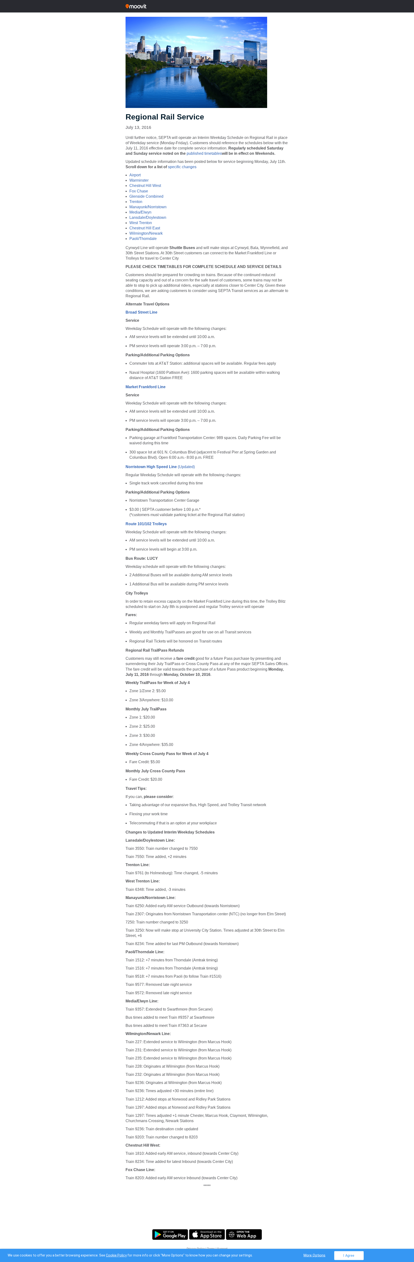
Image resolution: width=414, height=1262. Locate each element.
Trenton (135, 202)
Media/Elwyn (140, 212)
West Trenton (140, 223)
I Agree (348, 1255)
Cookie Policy (116, 1255)
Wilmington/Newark (146, 233)
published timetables (204, 153)
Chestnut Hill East (144, 228)
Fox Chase (138, 191)
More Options (315, 1255)
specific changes (182, 167)
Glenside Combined (146, 196)
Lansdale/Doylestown (147, 217)
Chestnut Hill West (145, 186)
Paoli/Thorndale (143, 239)
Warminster (139, 180)
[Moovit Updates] (207, 6)
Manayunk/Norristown (148, 207)
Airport (135, 175)
